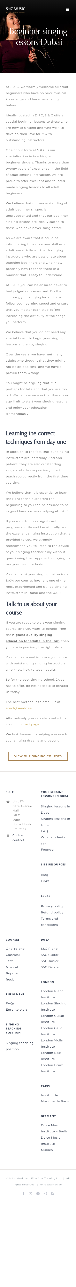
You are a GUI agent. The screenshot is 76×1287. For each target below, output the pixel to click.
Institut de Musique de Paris (55, 1098)
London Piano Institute (52, 994)
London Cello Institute (51, 1031)
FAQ (44, 831)
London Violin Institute (52, 1043)
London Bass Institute (51, 1056)
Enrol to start (16, 1009)
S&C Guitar (50, 955)
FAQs (10, 1003)
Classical (13, 955)
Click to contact (18, 838)
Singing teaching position (20, 1046)
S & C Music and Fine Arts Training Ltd (35, 1178)
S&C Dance (50, 967)
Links (45, 881)
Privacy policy (52, 906)
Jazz (9, 961)
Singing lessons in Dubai (55, 809)
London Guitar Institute (53, 1019)
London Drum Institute (52, 1068)
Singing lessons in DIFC (55, 822)
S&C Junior (50, 961)
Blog (44, 875)
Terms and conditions (49, 922)
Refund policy (52, 912)
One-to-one (15, 948)
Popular (12, 973)
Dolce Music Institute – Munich (50, 1144)
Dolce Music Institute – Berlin (54, 1128)
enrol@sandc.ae (19, 708)
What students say (53, 840)
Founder (48, 849)
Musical (12, 967)
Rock (10, 979)
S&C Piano (49, 948)
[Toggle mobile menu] (68, 9)
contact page (28, 724)
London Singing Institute (54, 1006)
